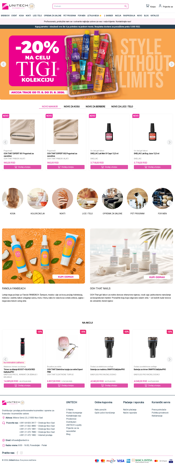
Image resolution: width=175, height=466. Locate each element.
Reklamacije (157, 416)
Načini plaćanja (129, 409)
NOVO (139, 16)
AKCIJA (118, 16)
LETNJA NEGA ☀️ (94, 16)
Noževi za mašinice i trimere (145, 367)
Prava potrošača (159, 409)
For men (81, 16)
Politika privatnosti (160, 413)
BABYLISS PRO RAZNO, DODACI (60, 375)
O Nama (69, 409)
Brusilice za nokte (11, 367)
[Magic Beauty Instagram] (21, 452)
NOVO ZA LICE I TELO (122, 106)
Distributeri (71, 422)
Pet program (69, 16)
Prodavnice (71, 419)
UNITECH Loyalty (74, 425)
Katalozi (155, 16)
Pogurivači (8, 151)
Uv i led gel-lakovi (97, 151)
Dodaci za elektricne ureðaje (58, 367)
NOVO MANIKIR (50, 106)
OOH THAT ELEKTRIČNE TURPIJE (17, 375)
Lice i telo (37, 16)
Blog (146, 16)
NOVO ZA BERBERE (95, 106)
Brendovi (5, 16)
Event (14, 16)
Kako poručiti (100, 409)
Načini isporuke (130, 413)
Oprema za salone (52, 16)
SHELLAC (94, 159)
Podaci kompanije (74, 413)
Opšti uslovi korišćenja (105, 413)
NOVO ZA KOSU (72, 106)
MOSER (137, 375)
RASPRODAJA (129, 16)
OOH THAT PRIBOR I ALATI (14, 159)
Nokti (28, 16)
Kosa (21, 16)
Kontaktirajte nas (73, 416)
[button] (171, 64)
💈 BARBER (108, 16)
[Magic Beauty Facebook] (17, 452)
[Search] (125, 6)
